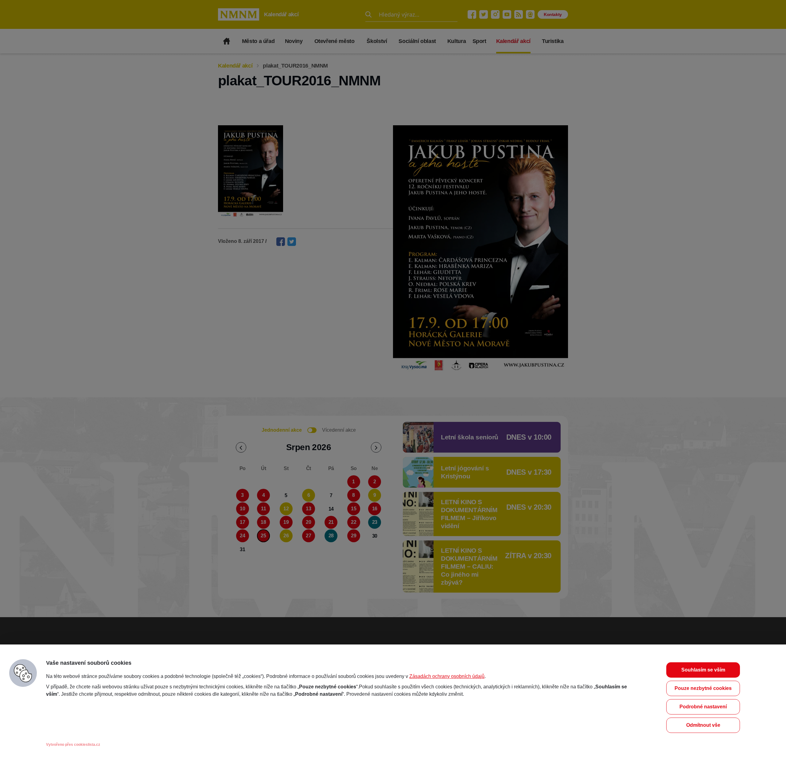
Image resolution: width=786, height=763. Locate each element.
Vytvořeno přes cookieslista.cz (73, 744)
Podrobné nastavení (703, 706)
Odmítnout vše (703, 725)
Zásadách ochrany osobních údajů (446, 676)
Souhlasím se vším (703, 669)
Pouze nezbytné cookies (703, 688)
